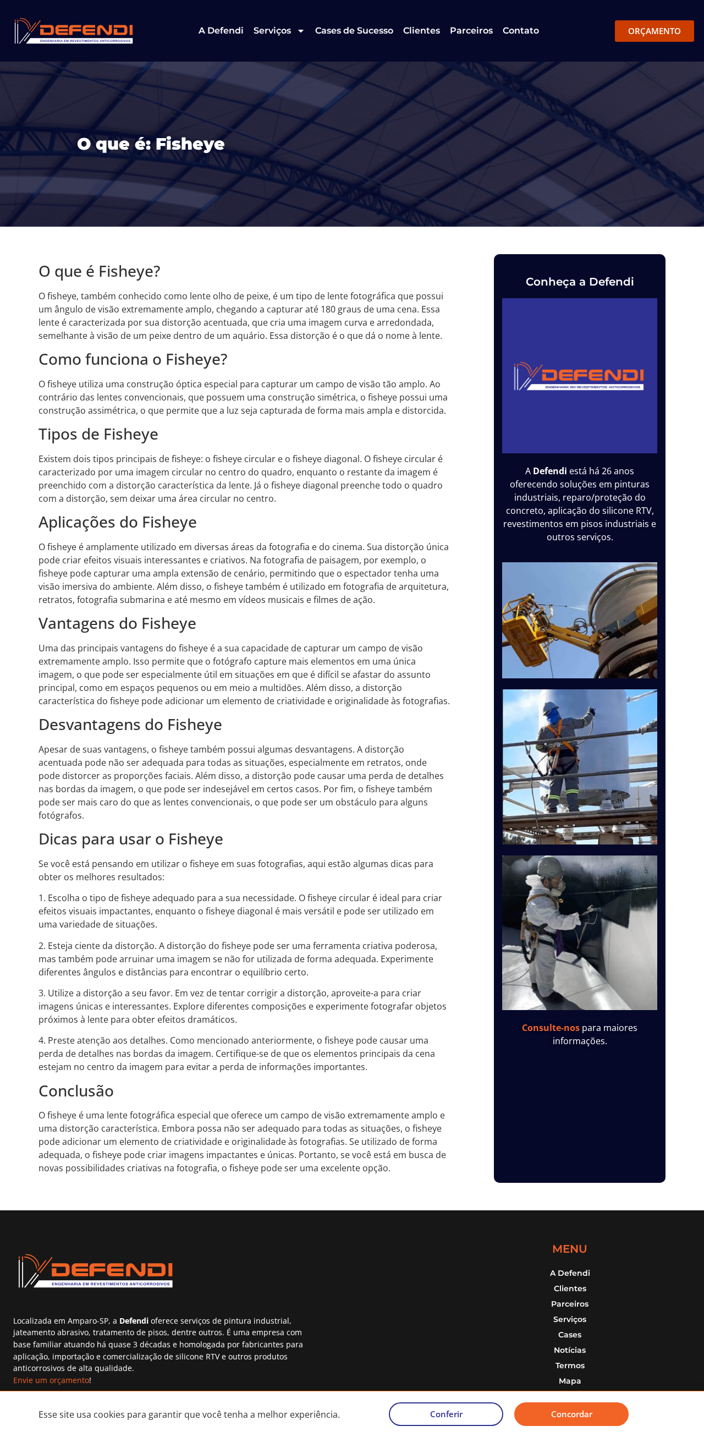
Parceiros (471, 30)
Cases (569, 1335)
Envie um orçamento (51, 1380)
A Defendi (221, 30)
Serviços (272, 30)
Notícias (570, 1350)
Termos (570, 1365)
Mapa (570, 1381)
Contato (521, 30)
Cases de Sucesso (354, 30)
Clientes (421, 30)
